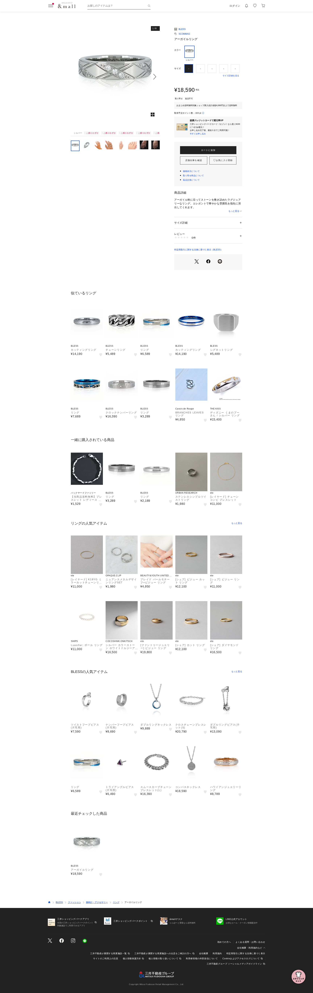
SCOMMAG (184, 34)
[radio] (189, 53)
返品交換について (191, 180)
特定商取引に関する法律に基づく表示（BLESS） (198, 249)
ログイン (234, 6)
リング (116, 902)
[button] (115, 76)
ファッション (74, 902)
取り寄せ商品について (193, 175)
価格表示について (191, 171)
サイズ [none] (177, 68)
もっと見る (233, 211)
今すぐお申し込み (198, 134)
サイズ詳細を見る (231, 76)
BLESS (182, 29)
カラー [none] (177, 50)
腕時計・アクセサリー (97, 902)
